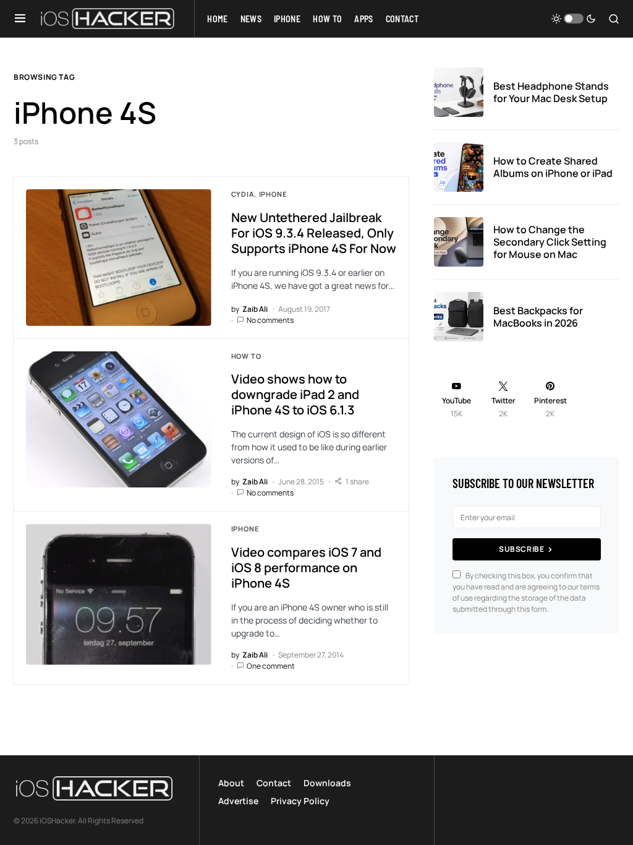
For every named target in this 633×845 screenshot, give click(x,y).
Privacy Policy (300, 801)
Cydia (242, 194)
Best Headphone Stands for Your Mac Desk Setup (551, 92)
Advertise (238, 801)
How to (246, 356)
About (231, 783)
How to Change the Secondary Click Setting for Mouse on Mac (549, 242)
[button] (20, 18)
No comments (270, 320)
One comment (271, 666)
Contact (274, 783)
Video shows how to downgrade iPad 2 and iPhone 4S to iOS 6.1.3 (295, 394)
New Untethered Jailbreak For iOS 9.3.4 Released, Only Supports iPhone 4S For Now (313, 233)
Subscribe (521, 549)
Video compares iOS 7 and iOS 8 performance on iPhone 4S (306, 567)
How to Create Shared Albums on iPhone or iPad (553, 167)
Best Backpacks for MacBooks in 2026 (538, 317)
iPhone (273, 194)
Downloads (327, 783)
